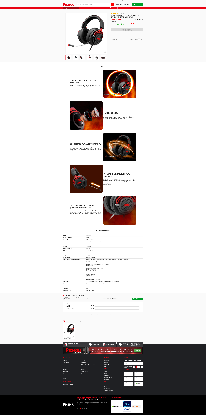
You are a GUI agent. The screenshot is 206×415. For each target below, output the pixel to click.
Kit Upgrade (83, 362)
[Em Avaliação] (127, 406)
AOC (115, 21)
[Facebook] (134, 367)
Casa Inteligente (66, 373)
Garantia (105, 373)
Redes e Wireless (84, 371)
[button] (112, 39)
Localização (106, 362)
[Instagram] (136, 367)
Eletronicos (65, 367)
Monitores (65, 364)
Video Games (65, 371)
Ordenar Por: (66, 297)
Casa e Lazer (83, 373)
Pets (82, 378)
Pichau (83, 408)
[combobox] (95, 4)
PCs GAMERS (98, 7)
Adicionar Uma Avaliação (137, 298)
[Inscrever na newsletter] (141, 363)
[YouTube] (141, 367)
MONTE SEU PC (86, 7)
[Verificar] (115, 407)
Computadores (66, 362)
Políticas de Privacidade (108, 390)
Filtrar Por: (77, 297)
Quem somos (106, 360)
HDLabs (86, 408)
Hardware (65, 360)
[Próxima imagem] (105, 33)
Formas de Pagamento (108, 377)
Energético (65, 376)
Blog (105, 366)
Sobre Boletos (106, 379)
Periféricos (83, 360)
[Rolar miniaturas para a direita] (106, 57)
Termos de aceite (107, 388)
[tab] (68, 57)
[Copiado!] (139, 39)
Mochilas (65, 369)
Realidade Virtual (84, 376)
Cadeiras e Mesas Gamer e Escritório (88, 364)
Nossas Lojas (106, 364)
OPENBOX (124, 7)
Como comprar (106, 375)
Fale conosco (106, 386)
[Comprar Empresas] (103, 350)
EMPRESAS (136, 7)
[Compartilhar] (142, 39)
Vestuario (83, 369)
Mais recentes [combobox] (67, 298)
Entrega (105, 371)
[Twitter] (139, 367)
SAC (104, 384)
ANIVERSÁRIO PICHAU (111, 7)
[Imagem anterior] (67, 33)
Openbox (64, 378)
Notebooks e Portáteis (85, 367)
